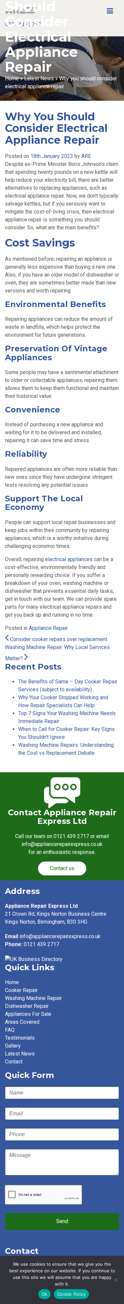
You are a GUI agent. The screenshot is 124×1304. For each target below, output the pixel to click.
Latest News (39, 78)
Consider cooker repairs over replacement (58, 639)
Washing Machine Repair (33, 998)
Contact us (62, 868)
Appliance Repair (48, 628)
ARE (86, 156)
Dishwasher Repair (27, 1006)
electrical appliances (69, 559)
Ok (45, 1294)
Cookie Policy (71, 1294)
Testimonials (20, 1038)
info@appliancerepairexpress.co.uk (60, 936)
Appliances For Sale (28, 1014)
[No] (115, 1280)
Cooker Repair (21, 990)
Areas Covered (22, 1022)
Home (12, 78)
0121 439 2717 (71, 836)
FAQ (10, 1030)
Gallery (13, 1046)
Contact (13, 1061)
